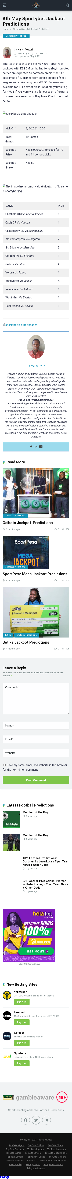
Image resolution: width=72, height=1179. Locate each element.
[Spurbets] (7, 1060)
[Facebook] (31, 447)
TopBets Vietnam (57, 1156)
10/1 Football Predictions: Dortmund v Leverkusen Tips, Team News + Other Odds (46, 861)
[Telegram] (7, 1177)
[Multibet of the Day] (11, 827)
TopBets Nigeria (16, 1145)
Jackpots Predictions (16, 36)
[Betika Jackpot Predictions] (36, 612)
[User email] (40, 447)
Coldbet (19, 1032)
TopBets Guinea (13, 1153)
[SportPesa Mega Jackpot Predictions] (36, 552)
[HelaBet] (29, 960)
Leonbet (19, 1012)
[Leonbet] (7, 1019)
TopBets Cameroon (56, 1149)
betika (8, 635)
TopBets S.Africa (36, 1145)
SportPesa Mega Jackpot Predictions (35, 574)
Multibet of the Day (35, 812)
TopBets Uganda (35, 1149)
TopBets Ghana (55, 1145)
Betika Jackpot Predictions (26, 642)
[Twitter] (36, 1120)
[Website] (46, 1120)
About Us (31, 1160)
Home (5, 29)
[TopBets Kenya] (36, 5)
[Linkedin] (36, 447)
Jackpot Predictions (53, 1164)
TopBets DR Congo (35, 1156)
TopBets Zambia (14, 1156)
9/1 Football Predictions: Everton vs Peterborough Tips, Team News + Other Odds (45, 884)
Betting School (33, 1164)
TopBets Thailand (15, 1160)
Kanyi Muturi (25, 49)
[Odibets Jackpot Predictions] (36, 493)
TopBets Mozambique (56, 1153)
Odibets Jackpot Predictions (28, 523)
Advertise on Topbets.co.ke (53, 1160)
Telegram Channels (36, 1168)
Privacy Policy (15, 1164)
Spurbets (20, 1053)
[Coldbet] (7, 1039)
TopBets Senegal (33, 1153)
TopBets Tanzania (15, 1149)
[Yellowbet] (7, 998)
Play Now (21, 1002)
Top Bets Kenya (44, 1140)
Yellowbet (20, 992)
